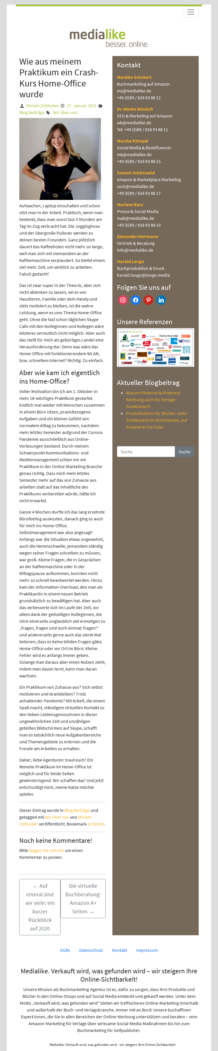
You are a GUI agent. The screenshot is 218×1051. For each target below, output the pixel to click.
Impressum (147, 950)
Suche (184, 451)
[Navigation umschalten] (191, 12)
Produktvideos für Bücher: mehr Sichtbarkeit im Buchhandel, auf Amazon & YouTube (156, 420)
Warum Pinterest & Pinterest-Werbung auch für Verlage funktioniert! (153, 399)
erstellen (95, 824)
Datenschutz (91, 950)
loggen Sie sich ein (46, 850)
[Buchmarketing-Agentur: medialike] (109, 37)
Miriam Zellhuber (42, 105)
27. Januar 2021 (82, 105)
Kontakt (119, 950)
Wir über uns (65, 112)
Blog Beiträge (32, 112)
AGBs (65, 950)
